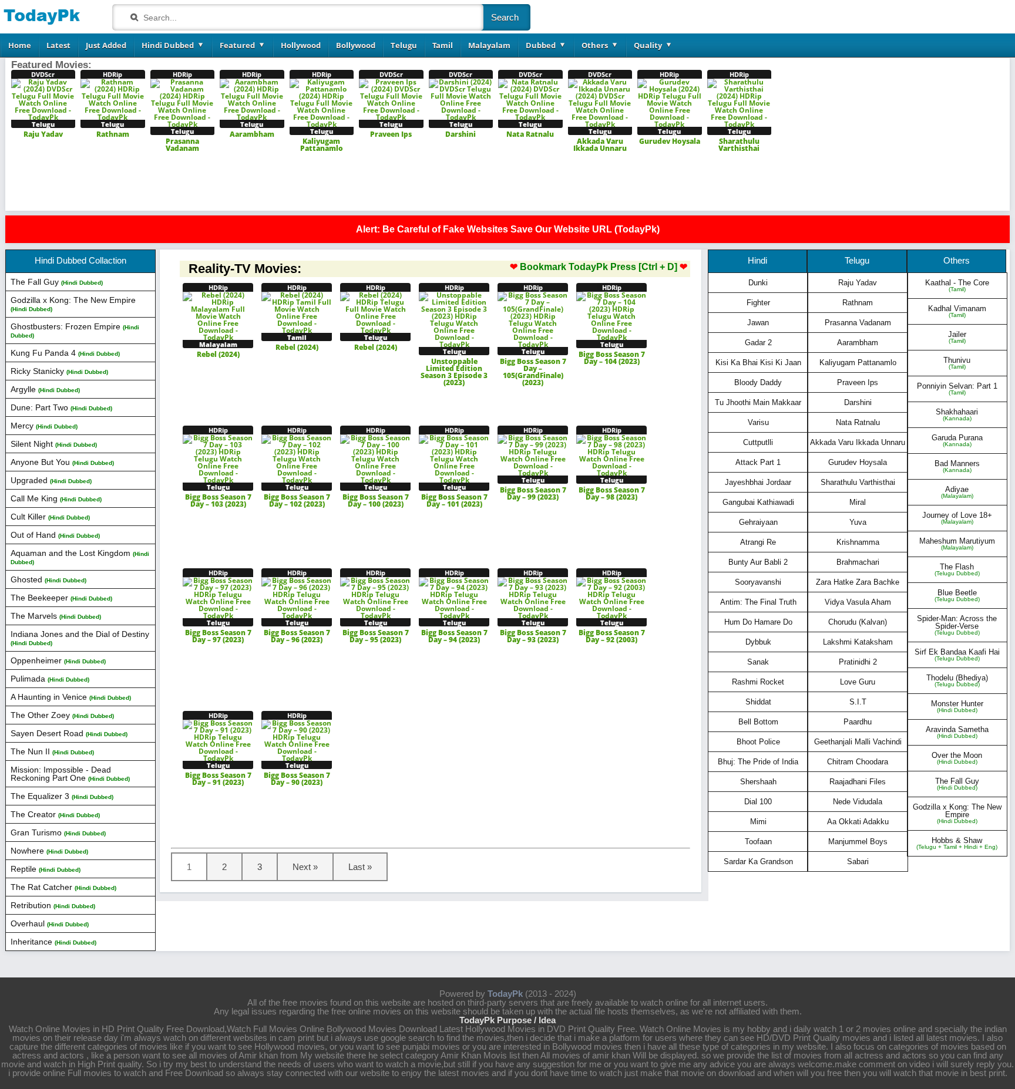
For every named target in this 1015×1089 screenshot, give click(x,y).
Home (19, 45)
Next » (305, 867)
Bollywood (355, 45)
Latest (58, 45)
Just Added (106, 45)
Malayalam (489, 45)
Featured (237, 45)
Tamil (442, 45)
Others (595, 45)
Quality (648, 45)
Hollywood (301, 45)
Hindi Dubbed (168, 45)
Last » (360, 867)
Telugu (404, 45)
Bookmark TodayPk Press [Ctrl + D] (598, 267)
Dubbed (541, 45)
